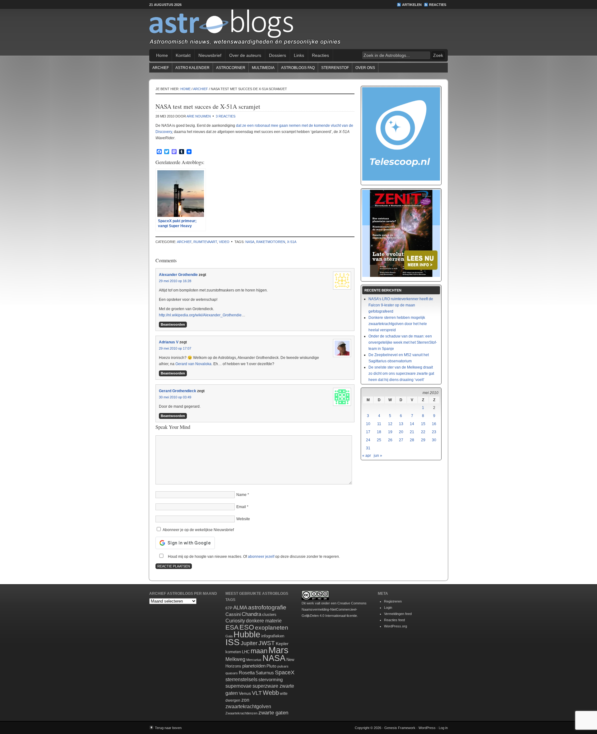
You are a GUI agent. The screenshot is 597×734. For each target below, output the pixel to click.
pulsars (283, 666)
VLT (257, 693)
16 (434, 424)
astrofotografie (267, 607)
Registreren (393, 601)
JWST (266, 643)
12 (390, 424)
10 (368, 424)
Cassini (233, 614)
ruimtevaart (205, 242)
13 (401, 424)
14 (412, 424)
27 (401, 440)
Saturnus (265, 672)
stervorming (270, 679)
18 (379, 432)
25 (379, 440)
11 (379, 424)
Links (299, 55)
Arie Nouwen (199, 116)
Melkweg (235, 659)
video (224, 242)
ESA (231, 627)
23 (434, 432)
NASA (249, 242)
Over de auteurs (245, 55)
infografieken (272, 636)
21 (412, 432)
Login (388, 607)
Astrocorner (230, 68)
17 (368, 432)
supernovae (238, 686)
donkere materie (264, 620)
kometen (233, 651)
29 (423, 440)
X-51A (291, 242)
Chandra (251, 614)
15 (423, 424)
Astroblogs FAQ (298, 68)
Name (241, 495)
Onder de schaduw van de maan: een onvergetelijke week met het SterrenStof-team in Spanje (402, 342)
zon (245, 700)
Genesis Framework (399, 728)
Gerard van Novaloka (193, 364)
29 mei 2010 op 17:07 (175, 348)
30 (434, 440)
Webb (271, 692)
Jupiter (249, 643)
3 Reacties (225, 116)
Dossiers (277, 55)
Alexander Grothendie (178, 275)
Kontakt (183, 55)
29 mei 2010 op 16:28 (175, 281)
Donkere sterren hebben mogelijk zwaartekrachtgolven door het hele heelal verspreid (397, 323)
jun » (378, 455)
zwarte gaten (273, 713)
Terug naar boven (168, 728)
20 (401, 432)
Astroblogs (298, 29)
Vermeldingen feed (398, 614)
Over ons (365, 68)
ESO (246, 627)
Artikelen (412, 5)
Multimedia (263, 68)
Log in (443, 728)
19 (390, 432)
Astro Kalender (192, 68)
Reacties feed (394, 620)
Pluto (271, 665)
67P (228, 608)
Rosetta (247, 672)
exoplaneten (271, 627)
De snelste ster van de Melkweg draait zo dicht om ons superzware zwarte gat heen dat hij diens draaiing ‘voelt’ (401, 373)
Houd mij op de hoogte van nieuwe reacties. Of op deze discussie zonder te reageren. (253, 556)
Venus (245, 693)
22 (423, 432)
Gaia (229, 636)
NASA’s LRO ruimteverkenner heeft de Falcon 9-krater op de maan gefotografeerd (400, 305)
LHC (246, 651)
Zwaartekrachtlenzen (241, 713)
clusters (269, 614)
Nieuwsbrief (209, 55)
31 (368, 448)
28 (412, 440)
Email (241, 507)
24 (368, 440)
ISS (232, 642)
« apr (366, 455)
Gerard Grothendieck (177, 391)
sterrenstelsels (241, 679)
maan (259, 651)
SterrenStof (335, 68)
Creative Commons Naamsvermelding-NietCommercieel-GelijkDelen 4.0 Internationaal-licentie (334, 609)
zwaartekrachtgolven (248, 706)
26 (390, 440)
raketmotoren (270, 242)
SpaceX (284, 672)
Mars (278, 650)
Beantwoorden (173, 324)
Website (243, 519)
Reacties (437, 5)
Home (162, 55)
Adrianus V (168, 342)
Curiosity (235, 620)
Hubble (247, 634)
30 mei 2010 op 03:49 (175, 397)
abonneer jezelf (261, 556)
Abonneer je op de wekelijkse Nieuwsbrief (198, 530)
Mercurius (253, 660)
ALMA (240, 608)
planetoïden (254, 665)
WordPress (427, 728)
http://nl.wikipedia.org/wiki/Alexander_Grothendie (200, 315)
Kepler (282, 643)
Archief (160, 68)
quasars (231, 673)
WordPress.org (395, 626)
